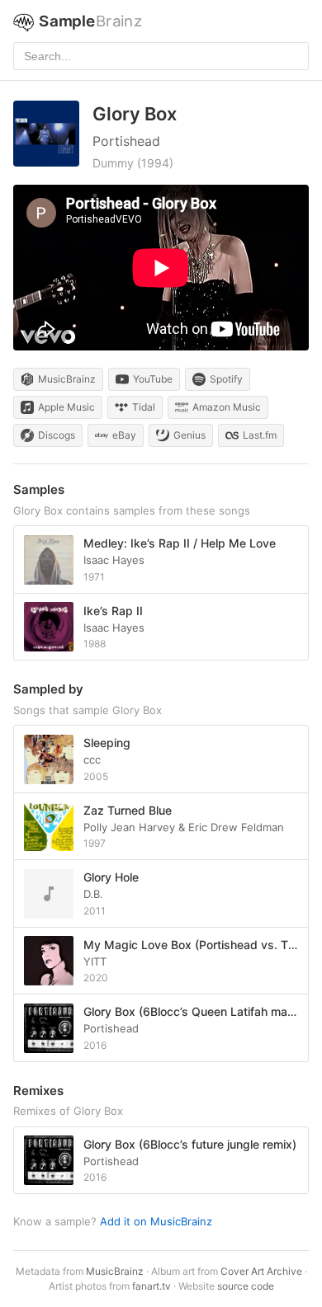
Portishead (126, 141)
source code (245, 1286)
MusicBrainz (115, 1271)
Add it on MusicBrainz (156, 1221)
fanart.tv (151, 1286)
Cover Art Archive (261, 1271)
